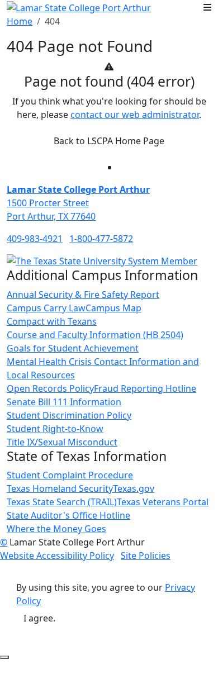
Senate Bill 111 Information (64, 402)
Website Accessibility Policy (57, 555)
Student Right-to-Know (55, 429)
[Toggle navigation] (207, 7)
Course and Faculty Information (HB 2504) (95, 335)
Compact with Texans (52, 321)
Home (19, 21)
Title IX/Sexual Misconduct (62, 442)
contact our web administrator (134, 114)
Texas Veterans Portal (162, 502)
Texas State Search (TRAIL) (62, 502)
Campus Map (113, 308)
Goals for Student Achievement (73, 348)
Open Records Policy (50, 388)
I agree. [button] (39, 618)
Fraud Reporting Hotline (145, 388)
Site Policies (145, 555)
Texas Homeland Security (60, 488)
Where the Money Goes (56, 529)
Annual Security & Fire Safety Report (83, 294)
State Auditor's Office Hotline (68, 515)
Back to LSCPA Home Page (109, 141)
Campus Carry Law (46, 308)
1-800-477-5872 (101, 238)
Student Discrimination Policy (69, 415)
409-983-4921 (35, 238)
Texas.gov (133, 488)
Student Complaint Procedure (70, 475)
